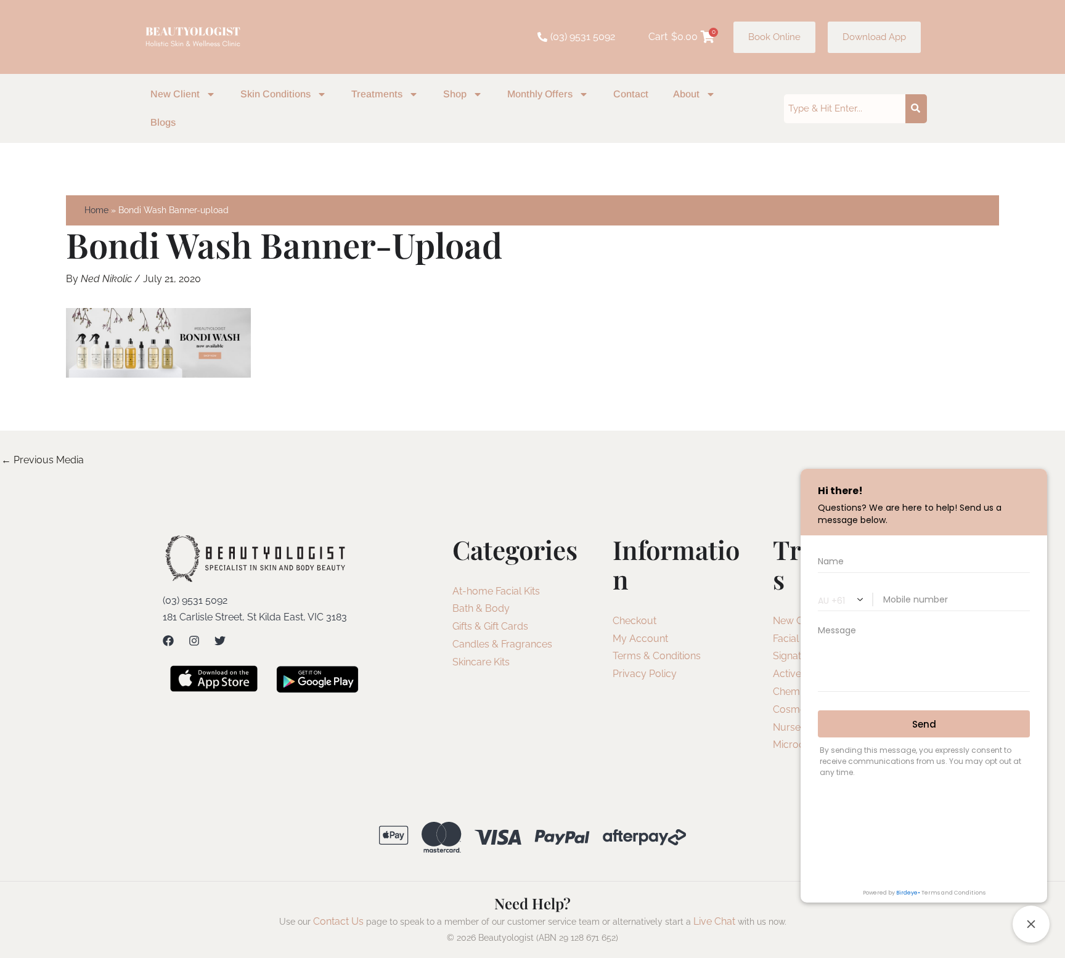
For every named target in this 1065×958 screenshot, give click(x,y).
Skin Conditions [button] (275, 94)
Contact (630, 94)
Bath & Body (481, 608)
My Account (640, 638)
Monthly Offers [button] (540, 94)
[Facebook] (168, 640)
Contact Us (338, 921)
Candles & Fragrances (502, 644)
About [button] (686, 94)
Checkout (634, 621)
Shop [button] (455, 94)
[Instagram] (194, 640)
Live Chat (714, 921)
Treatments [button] (376, 94)
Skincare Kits (481, 662)
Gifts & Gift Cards (490, 626)
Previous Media (42, 460)
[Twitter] (220, 640)
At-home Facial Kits (496, 591)
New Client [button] (175, 94)
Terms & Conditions (657, 656)
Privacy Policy (645, 674)
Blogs (163, 122)
